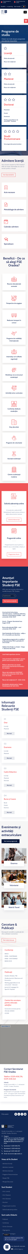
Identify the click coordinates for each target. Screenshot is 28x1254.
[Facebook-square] (15, 1114)
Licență (6, 726)
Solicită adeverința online (20, 2)
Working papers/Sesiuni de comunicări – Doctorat (12, 984)
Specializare (8, 244)
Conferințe (9, 950)
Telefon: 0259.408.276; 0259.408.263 (13, 1077)
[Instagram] (22, 1114)
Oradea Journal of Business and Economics (13, 979)
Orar (5, 722)
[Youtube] (25, 1114)
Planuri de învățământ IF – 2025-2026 (13, 680)
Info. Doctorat (7, 1198)
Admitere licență (7, 1163)
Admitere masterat (8, 1167)
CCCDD (7, 1013)
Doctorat (6, 780)
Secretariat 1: (12, 1146)
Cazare (6, 805)
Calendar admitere (11, 227)
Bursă (5, 803)
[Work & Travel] (14, 899)
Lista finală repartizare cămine (11, 654)
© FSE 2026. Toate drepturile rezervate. (14, 1246)
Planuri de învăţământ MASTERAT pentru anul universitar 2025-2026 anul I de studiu (12, 674)
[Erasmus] (14, 856)
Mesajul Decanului (8, 1181)
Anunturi (5, 1202)
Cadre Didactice (10, 772)
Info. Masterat (7, 1195)
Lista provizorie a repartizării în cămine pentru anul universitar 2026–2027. (13, 659)
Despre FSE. (6, 1178)
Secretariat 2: (12, 1148)
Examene (7, 747)
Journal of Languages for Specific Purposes (11, 988)
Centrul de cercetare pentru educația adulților (13, 1002)
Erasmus (6, 807)
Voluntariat (14, 885)
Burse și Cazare (10, 799)
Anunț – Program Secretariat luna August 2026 (12, 622)
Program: (6, 1136)
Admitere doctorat (8, 1171)
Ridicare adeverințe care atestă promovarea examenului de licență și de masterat (13, 666)
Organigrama (6, 1230)
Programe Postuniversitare (10, 1174)
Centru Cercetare (7, 1226)
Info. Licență (6, 1191)
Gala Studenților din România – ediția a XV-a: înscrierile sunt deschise (13, 634)
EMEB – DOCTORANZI (11, 958)
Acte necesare (9, 192)
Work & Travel (14, 907)
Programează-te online (9, 1206)
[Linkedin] (19, 1114)
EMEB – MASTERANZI (11, 956)
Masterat (6, 729)
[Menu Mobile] (25, 12)
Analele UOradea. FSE (11, 976)
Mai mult (9, 733)
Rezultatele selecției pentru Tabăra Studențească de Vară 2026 (12, 685)
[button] (26, 21)
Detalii (13, 866)
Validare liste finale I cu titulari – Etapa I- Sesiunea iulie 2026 (13, 647)
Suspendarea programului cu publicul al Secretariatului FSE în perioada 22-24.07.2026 (13, 640)
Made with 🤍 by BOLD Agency (14, 1249)
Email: (13, 1153)
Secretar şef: (12, 1151)
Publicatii (5, 1219)
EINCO (6, 954)
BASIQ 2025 (8, 961)
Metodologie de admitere (14, 209)
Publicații (8, 972)
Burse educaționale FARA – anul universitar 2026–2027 (11, 628)
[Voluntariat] (14, 878)
